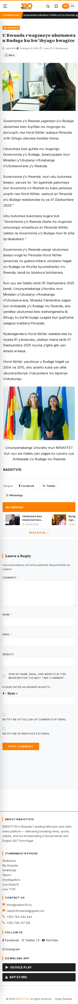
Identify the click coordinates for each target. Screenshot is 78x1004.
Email (7, 634)
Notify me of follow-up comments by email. (34, 719)
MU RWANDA (11, 28)
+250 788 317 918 (18, 922)
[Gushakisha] (48, 6)
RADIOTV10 (22, 998)
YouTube (51, 940)
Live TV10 (8, 889)
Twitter (50, 485)
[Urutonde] (5, 6)
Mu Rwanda (10, 865)
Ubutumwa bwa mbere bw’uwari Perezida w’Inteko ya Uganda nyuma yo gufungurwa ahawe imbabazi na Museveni (32, 518)
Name (7, 614)
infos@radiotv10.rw (19, 905)
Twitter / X (31, 940)
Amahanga (9, 870)
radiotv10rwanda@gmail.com (25, 911)
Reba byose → (39, 532)
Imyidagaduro (11, 879)
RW (65, 6)
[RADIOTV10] (26, 6)
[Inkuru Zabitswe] (56, 6)
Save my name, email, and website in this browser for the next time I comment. (37, 676)
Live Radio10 (10, 884)
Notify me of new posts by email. (26, 733)
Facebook (27, 485)
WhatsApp (16, 495)
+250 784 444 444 (19, 917)
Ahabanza (9, 860)
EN (72, 6)
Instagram (12, 949)
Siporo (6, 875)
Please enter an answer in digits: (26, 687)
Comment (10, 577)
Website (8, 654)
